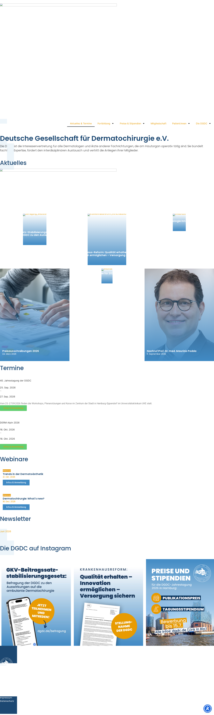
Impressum (6, 697)
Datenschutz (7, 700)
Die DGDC (201, 123)
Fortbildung (104, 123)
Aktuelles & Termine (81, 123)
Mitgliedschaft (158, 123)
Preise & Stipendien (130, 123)
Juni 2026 (5, 531)
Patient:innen (179, 123)
